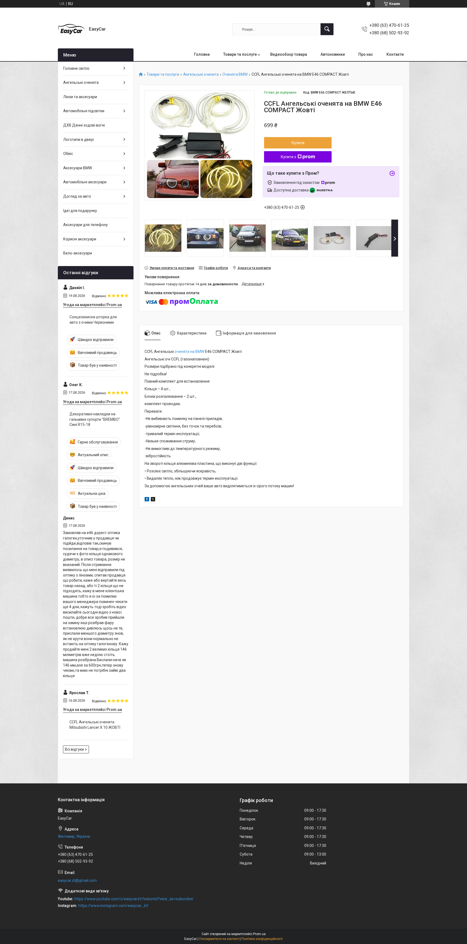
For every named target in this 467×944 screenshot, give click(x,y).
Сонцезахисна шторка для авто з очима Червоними (93, 319)
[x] (153, 500)
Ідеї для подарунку (80, 210)
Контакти (395, 54)
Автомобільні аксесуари (84, 182)
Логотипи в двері (78, 139)
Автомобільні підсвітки (83, 111)
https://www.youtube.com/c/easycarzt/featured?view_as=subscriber (134, 899)
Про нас (365, 54)
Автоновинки (333, 54)
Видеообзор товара (288, 54)
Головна (202, 54)
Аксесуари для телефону (85, 225)
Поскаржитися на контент (219, 939)
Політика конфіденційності (262, 939)
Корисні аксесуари (79, 239)
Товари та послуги (240, 54)
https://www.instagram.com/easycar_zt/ (113, 905)
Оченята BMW (235, 74)
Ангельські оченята (201, 74)
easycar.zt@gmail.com (77, 880)
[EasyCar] (71, 29)
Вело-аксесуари (77, 253)
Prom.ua (259, 934)
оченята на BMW (189, 351)
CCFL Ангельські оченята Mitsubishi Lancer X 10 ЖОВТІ (94, 725)
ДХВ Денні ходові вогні (84, 125)
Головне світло (76, 68)
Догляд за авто (77, 196)
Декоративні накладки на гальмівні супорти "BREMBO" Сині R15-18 (94, 419)
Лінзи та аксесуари (80, 97)
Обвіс (68, 153)
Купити (298, 143)
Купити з (288, 157)
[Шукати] (327, 29)
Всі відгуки (74, 749)
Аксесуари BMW (77, 168)
